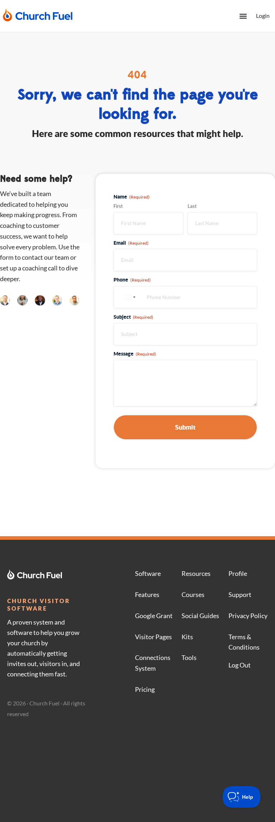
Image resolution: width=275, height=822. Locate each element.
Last (192, 206)
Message (135, 353)
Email (131, 242)
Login (263, 15)
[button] (243, 16)
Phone (132, 279)
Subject (133, 316)
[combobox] (129, 297)
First (118, 206)
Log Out (239, 665)
